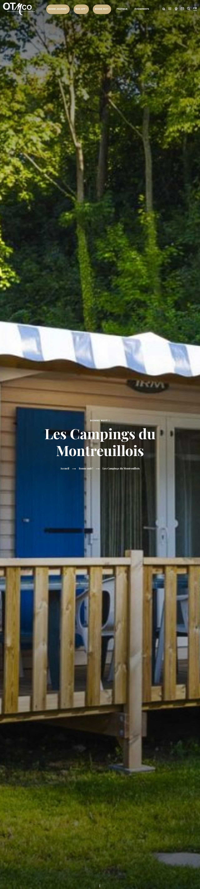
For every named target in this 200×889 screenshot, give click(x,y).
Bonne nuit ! (102, 9)
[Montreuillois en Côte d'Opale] (19, 9)
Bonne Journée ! (58, 9)
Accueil (64, 468)
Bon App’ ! (81, 9)
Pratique (122, 9)
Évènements (142, 9)
